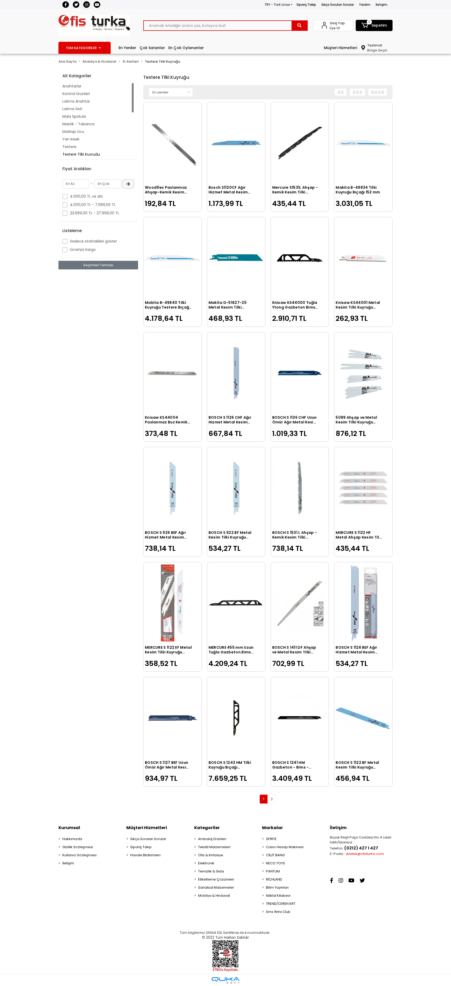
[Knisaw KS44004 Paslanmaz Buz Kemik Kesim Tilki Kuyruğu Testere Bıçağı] (172, 373)
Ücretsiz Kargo (83, 249)
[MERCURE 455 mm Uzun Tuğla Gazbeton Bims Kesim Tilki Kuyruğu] (236, 603)
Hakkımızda (72, 838)
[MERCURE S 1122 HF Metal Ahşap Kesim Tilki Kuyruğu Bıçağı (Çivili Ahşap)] (363, 488)
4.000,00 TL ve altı (86, 196)
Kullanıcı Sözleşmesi (79, 855)
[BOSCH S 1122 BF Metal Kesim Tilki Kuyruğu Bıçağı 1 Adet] (363, 718)
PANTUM (273, 871)
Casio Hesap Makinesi (285, 847)
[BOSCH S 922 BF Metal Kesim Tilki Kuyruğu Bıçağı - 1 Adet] (236, 488)
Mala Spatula (74, 116)
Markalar (272, 828)
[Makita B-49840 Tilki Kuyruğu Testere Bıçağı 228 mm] (172, 258)
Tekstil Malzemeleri (214, 847)
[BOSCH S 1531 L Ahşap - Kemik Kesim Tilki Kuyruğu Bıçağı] (300, 488)
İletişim (381, 4)
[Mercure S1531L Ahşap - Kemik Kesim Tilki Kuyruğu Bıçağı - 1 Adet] (300, 143)
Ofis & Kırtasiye (210, 855)
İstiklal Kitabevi (278, 895)
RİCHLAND (274, 879)
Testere (69, 146)
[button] (374, 25)
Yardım (364, 4)
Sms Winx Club (278, 911)
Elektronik (206, 863)
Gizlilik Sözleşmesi (77, 847)
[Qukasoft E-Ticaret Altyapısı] (225, 980)
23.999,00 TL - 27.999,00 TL (94, 213)
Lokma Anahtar (76, 101)
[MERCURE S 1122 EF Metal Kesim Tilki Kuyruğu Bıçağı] (172, 603)
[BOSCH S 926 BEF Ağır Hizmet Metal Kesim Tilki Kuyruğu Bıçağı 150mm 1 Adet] (172, 488)
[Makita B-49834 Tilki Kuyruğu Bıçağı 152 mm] (363, 143)
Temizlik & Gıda (211, 871)
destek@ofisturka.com (365, 853)
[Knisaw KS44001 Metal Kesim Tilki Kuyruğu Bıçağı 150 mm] (363, 258)
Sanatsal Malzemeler (216, 887)
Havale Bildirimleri (145, 855)
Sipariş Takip (306, 4)
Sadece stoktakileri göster (93, 241)
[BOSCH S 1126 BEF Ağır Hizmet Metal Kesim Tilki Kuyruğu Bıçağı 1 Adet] (363, 603)
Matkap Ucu (73, 131)
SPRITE (271, 838)
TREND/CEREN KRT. (281, 903)
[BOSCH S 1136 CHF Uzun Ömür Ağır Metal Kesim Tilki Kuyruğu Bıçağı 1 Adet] (300, 373)
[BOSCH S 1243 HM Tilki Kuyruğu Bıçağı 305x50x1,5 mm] (236, 718)
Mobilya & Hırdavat (214, 895)
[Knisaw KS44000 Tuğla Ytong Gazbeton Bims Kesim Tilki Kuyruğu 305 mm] (300, 258)
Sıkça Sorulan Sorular (337, 4)
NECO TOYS (275, 863)
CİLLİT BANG (275, 855)
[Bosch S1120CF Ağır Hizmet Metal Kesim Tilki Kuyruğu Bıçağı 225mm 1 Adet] (236, 143)
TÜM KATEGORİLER (81, 47)
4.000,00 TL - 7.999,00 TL (93, 204)
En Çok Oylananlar (186, 47)
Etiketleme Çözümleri (216, 879)
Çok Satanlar (152, 47)
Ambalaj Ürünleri (212, 838)
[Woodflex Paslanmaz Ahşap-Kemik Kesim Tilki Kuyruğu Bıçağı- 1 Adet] (172, 143)
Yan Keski (70, 139)
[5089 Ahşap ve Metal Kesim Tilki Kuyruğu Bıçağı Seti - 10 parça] (363, 373)
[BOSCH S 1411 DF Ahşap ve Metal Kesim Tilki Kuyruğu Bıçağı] (300, 603)
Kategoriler (207, 828)
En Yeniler (127, 47)
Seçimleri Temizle (98, 265)
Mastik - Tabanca (78, 124)
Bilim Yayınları (277, 887)
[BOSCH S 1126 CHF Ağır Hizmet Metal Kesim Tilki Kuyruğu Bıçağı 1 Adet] (236, 373)
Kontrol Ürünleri (76, 93)
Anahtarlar (71, 86)
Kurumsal (69, 828)
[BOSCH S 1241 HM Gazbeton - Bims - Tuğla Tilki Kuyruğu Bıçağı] (300, 718)
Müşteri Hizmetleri (340, 47)
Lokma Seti (72, 108)
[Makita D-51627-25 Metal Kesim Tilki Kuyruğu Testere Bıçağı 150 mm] (236, 258)
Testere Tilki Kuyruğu (81, 154)
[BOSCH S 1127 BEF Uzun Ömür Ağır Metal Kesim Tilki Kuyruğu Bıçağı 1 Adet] (172, 718)
